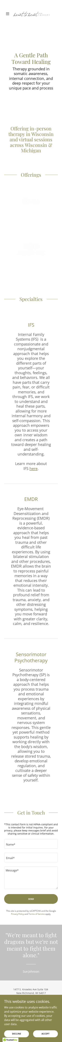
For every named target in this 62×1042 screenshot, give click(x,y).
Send (31, 899)
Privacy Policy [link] (17, 914)
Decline (16, 1033)
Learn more (31, 212)
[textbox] (31, 844)
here (33, 468)
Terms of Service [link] (37, 914)
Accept (45, 1033)
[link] (31, 13)
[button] (8, 13)
